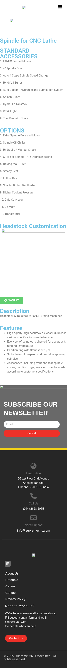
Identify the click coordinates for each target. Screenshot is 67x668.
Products (11, 580)
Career (10, 586)
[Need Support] (33, 517)
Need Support (33, 525)
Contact (10, 593)
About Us (12, 573)
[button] (59, 7)
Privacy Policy (15, 599)
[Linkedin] (8, 564)
